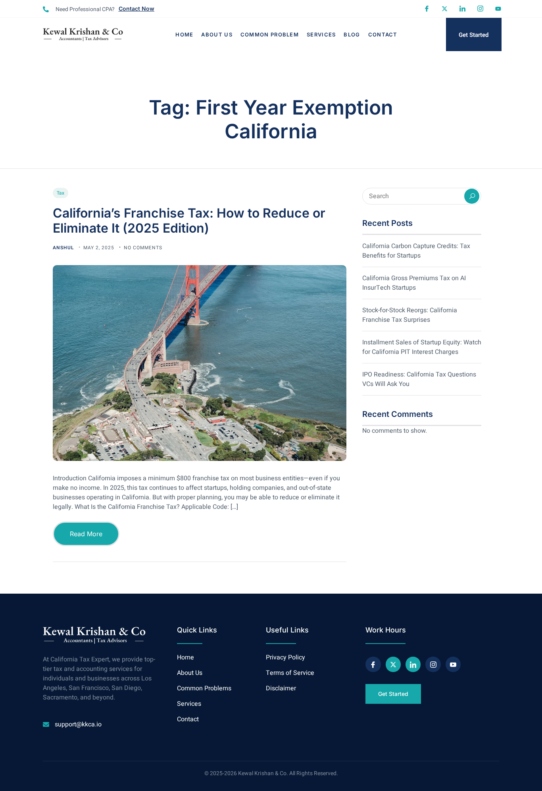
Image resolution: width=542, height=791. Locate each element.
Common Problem (269, 34)
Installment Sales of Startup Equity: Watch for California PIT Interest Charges (421, 347)
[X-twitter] (445, 8)
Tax (60, 193)
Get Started (473, 35)
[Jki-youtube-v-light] (453, 664)
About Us (216, 34)
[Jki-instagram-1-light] (480, 8)
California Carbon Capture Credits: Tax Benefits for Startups (416, 250)
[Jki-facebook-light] (427, 8)
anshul (64, 247)
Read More (86, 534)
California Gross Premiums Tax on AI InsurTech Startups (414, 282)
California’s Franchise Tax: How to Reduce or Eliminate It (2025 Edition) (189, 220)
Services (321, 34)
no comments (143, 247)
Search (471, 196)
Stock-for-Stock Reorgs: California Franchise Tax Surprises (409, 315)
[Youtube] (498, 8)
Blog (352, 34)
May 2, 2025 (99, 247)
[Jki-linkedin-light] (462, 8)
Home (184, 34)
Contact (383, 34)
